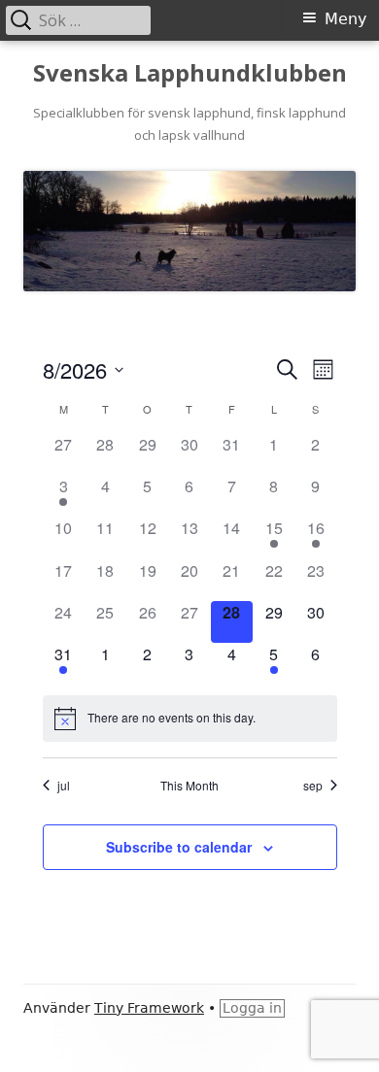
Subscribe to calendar (179, 846)
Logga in (252, 1008)
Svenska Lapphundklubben (190, 73)
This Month (189, 785)
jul (63, 785)
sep (313, 785)
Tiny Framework (149, 1008)
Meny (345, 19)
